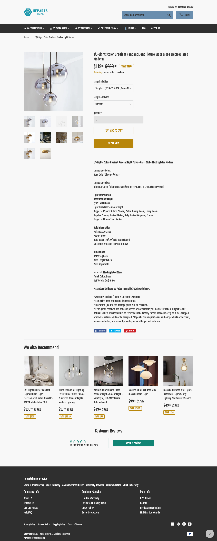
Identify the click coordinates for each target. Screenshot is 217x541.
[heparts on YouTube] (190, 524)
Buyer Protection (90, 512)
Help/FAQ (28, 512)
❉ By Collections (33, 28)
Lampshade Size (101, 81)
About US (28, 498)
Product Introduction (150, 507)
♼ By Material (83, 28)
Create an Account (185, 7)
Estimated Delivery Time (94, 503)
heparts (48, 534)
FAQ (144, 28)
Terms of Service (75, 524)
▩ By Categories (59, 28)
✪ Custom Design (107, 28)
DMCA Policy (88, 507)
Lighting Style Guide (150, 512)
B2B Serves (145, 498)
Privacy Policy (29, 524)
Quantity (98, 113)
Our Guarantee (31, 507)
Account (155, 28)
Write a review (133, 443)
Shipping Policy (59, 524)
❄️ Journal (130, 28)
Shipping (98, 72)
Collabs (143, 503)
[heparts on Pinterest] (178, 524)
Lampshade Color (101, 97)
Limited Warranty (90, 498)
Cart (187, 15)
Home (26, 37)
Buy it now (113, 143)
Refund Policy (44, 524)
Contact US (29, 503)
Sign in (171, 7)
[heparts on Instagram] (184, 524)
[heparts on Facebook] (172, 524)
